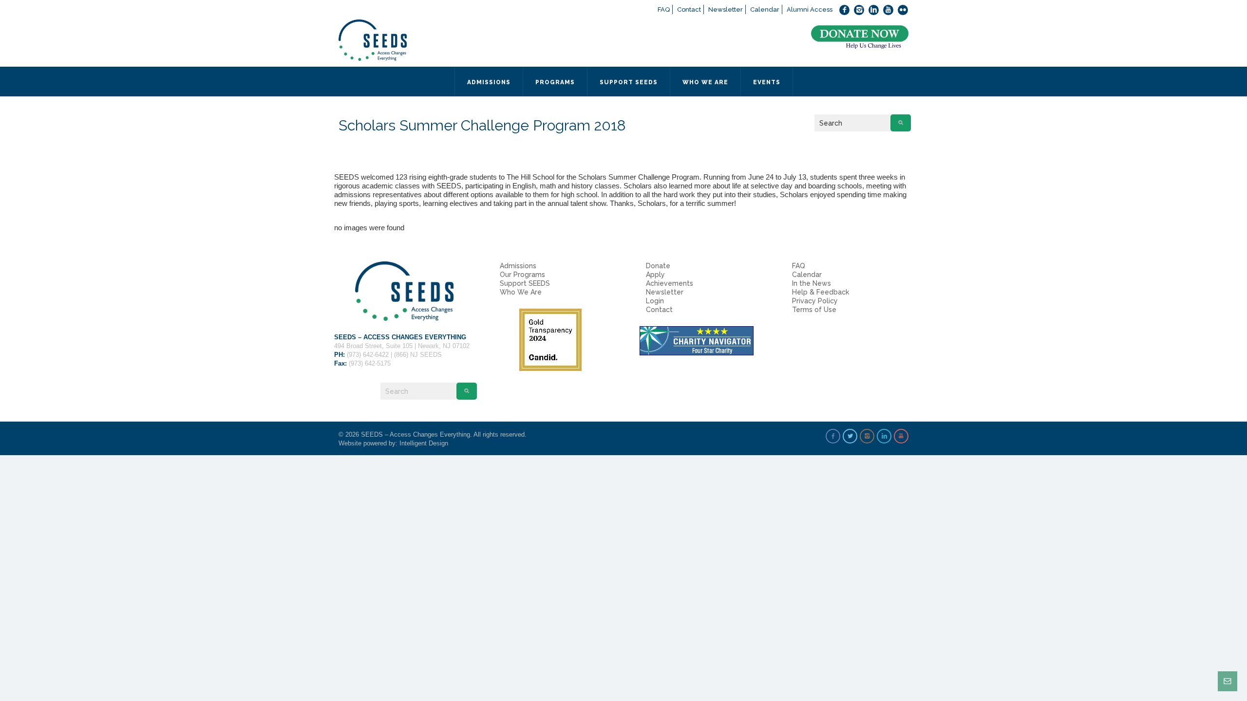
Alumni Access (809, 9)
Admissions (518, 266)
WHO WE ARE (705, 82)
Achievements (669, 283)
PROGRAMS (555, 82)
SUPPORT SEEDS (629, 82)
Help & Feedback (820, 292)
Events (766, 82)
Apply (655, 274)
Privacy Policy (815, 301)
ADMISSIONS (488, 82)
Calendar (764, 9)
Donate (658, 266)
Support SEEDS (525, 283)
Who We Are (521, 292)
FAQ (664, 9)
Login (655, 301)
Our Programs (522, 274)
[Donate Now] (859, 37)
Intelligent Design (423, 443)
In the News (811, 283)
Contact (689, 9)
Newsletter (725, 9)
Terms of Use (814, 310)
